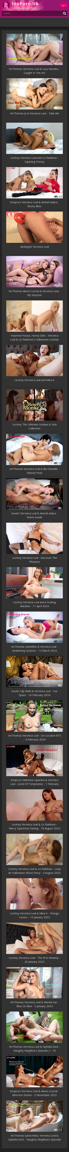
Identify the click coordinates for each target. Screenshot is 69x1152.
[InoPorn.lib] (23, 5)
